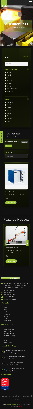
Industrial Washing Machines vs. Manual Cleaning (15, 352)
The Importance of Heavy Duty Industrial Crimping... (15, 358)
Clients (6, 318)
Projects (16, 399)
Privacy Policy (6, 396)
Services (6, 312)
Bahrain (9, 78)
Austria (9, 75)
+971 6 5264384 (9, 297)
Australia (9, 72)
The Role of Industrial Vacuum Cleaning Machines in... (15, 370)
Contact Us (7, 314)
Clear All (25, 56)
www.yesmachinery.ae (13, 404)
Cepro (9, 121)
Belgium (9, 80)
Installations (27, 396)
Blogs (14, 396)
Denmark (10, 91)
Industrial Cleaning (9, 335)
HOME (23, 28)
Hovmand (10, 110)
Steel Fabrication (9, 329)
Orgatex (9, 118)
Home (17, 137)
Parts (5, 340)
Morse (9, 116)
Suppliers (6, 316)
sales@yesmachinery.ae (11, 299)
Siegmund (10, 102)
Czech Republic (12, 89)
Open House (7, 320)
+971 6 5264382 (9, 292)
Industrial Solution (9, 333)
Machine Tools (8, 331)
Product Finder (8, 342)
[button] (16, 43)
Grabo (9, 107)
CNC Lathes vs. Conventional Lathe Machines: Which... (14, 364)
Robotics (6, 338)
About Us (6, 310)
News (19, 396)
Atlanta (9, 105)
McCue (9, 113)
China (9, 86)
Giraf (20, 406)
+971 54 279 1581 (9, 294)
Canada (9, 83)
